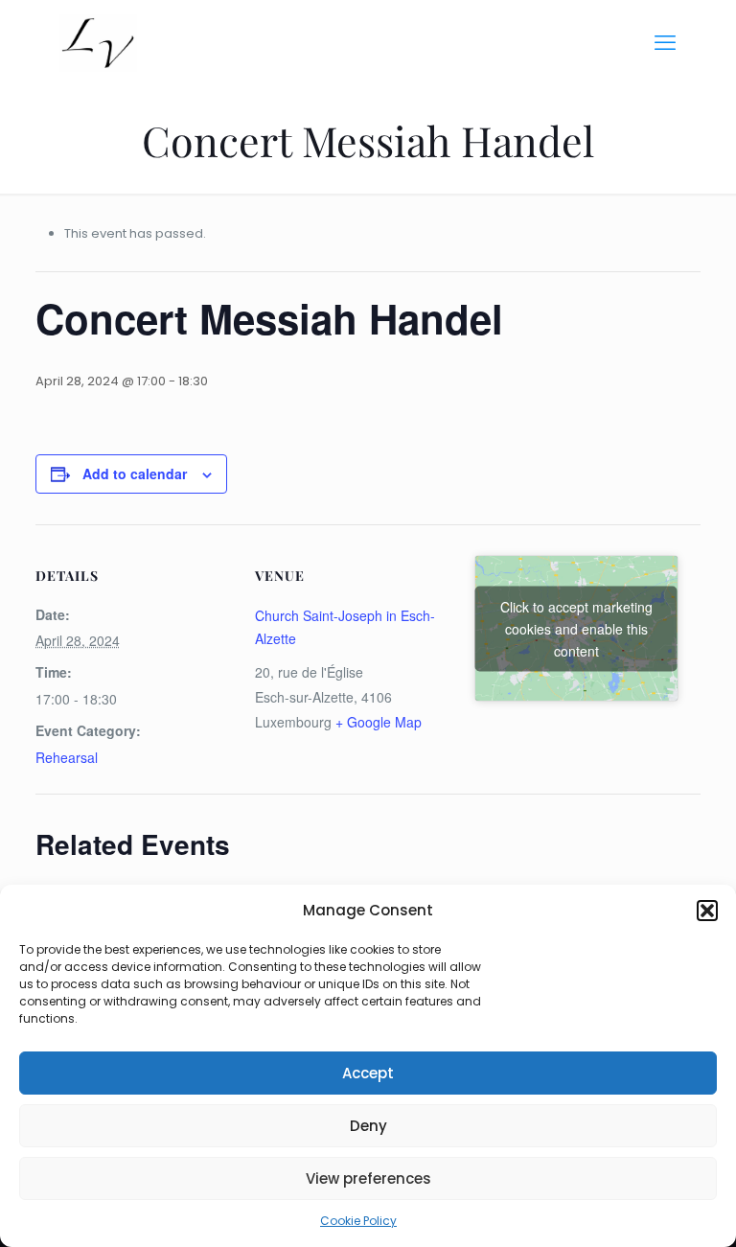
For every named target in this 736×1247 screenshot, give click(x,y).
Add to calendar (134, 473)
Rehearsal (66, 757)
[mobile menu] (665, 43)
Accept (368, 1073)
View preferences (368, 1178)
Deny (368, 1126)
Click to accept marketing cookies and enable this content (576, 627)
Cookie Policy (358, 1220)
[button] (707, 910)
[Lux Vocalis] (98, 43)
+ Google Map (378, 721)
